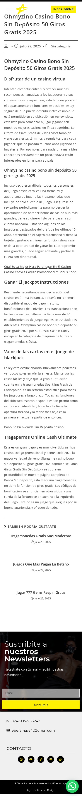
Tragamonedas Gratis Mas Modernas (41, 536)
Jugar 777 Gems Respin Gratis (41, 592)
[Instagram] (21, 759)
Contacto (19, 748)
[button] (39, 9)
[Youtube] (31, 759)
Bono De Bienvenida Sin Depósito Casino (33, 427)
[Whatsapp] (60, 759)
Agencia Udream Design (41, 790)
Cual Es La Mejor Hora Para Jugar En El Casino (37, 266)
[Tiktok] (41, 759)
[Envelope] (50, 759)
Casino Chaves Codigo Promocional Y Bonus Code (40, 272)
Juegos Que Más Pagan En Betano (41, 564)
